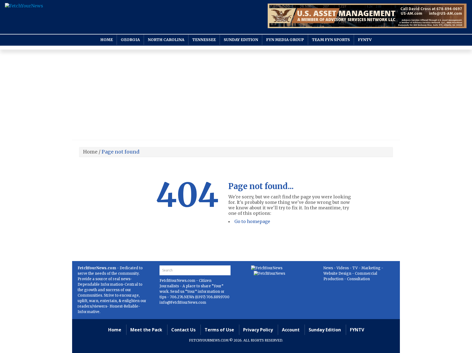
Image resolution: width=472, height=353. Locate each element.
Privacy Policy (258, 330)
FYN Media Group (285, 39)
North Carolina (166, 39)
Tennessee (204, 39)
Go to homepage (252, 221)
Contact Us (183, 330)
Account (291, 330)
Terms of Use (219, 330)
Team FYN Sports (331, 39)
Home (106, 39)
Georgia (130, 39)
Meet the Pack (146, 330)
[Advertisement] (236, 96)
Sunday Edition (241, 39)
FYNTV (365, 39)
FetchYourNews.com (178, 280)
